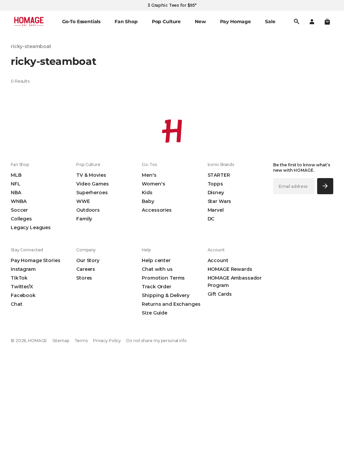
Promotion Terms (163, 278)
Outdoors (88, 210)
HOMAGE (37, 340)
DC (211, 219)
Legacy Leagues (31, 227)
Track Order (156, 287)
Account (218, 260)
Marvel (216, 210)
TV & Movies (91, 175)
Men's (149, 175)
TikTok (19, 278)
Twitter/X (22, 287)
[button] (327, 21)
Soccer (19, 210)
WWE (83, 201)
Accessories (156, 210)
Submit (325, 186)
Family (84, 219)
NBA (16, 193)
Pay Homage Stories (35, 260)
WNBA (18, 201)
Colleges (21, 219)
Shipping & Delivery (165, 295)
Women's (153, 184)
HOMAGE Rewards (230, 269)
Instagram (23, 269)
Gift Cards (220, 294)
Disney (216, 193)
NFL (15, 184)
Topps (215, 184)
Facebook (23, 295)
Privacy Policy (107, 340)
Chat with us (157, 269)
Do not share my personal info (156, 340)
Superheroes (92, 193)
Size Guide (154, 313)
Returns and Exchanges (171, 304)
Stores (84, 278)
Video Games (92, 184)
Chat (16, 304)
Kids (147, 193)
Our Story (87, 260)
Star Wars (219, 201)
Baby (148, 201)
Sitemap (60, 340)
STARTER (219, 175)
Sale (270, 21)
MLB (16, 175)
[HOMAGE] (29, 21)
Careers (85, 269)
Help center (156, 260)
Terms (81, 340)
